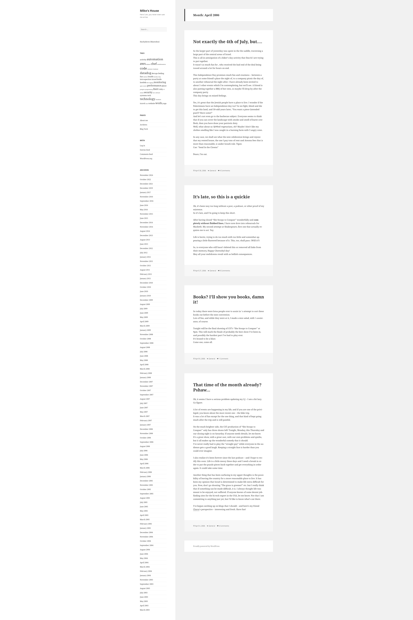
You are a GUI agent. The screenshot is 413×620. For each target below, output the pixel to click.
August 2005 (145, 498)
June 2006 (144, 455)
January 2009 (145, 330)
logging (151, 82)
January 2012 (145, 257)
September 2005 (146, 493)
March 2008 (145, 369)
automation (155, 59)
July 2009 (143, 308)
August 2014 (145, 231)
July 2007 (143, 403)
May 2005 (144, 511)
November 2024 (146, 175)
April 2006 (144, 463)
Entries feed (145, 150)
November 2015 (146, 214)
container (150, 69)
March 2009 (145, 326)
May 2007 (144, 412)
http (159, 77)
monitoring (160, 82)
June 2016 (144, 205)
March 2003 (145, 610)
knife (159, 79)
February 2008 (146, 373)
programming (149, 89)
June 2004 (144, 554)
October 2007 (145, 390)
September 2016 (146, 201)
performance (154, 85)
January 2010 (145, 296)
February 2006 (146, 472)
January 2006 (145, 476)
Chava (196, 509)
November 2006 (146, 433)
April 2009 (144, 321)
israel (154, 79)
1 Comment (223, 358)
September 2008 (146, 343)
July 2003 (143, 592)
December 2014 (146, 222)
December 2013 (146, 235)
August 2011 (145, 270)
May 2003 (144, 601)
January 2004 (145, 575)
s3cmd (141, 93)
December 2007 (146, 382)
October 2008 (145, 339)
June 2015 (144, 218)
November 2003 (146, 580)
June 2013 (144, 244)
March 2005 (145, 519)
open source (143, 86)
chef (154, 64)
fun (141, 76)
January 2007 (145, 425)
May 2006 (144, 459)
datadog (145, 73)
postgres (142, 89)
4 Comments (225, 170)
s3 (164, 89)
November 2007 (146, 386)
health (150, 76)
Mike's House (149, 11)
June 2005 (144, 506)
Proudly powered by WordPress (206, 546)
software (157, 93)
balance (148, 64)
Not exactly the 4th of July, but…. (227, 41)
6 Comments (224, 526)
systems (143, 95)
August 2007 (145, 399)
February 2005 (146, 524)
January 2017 (145, 192)
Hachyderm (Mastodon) (149, 42)
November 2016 (146, 197)
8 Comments (225, 270)
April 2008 (144, 364)
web (147, 103)
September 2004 (146, 545)
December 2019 (146, 188)
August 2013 (145, 240)
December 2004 (146, 532)
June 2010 (144, 291)
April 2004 (144, 562)
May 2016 (144, 209)
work (158, 103)
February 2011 (146, 274)
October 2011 (145, 265)
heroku (156, 77)
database (155, 69)
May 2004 (144, 558)
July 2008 (143, 351)
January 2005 (145, 528)
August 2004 (145, 549)
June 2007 (144, 407)
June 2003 (144, 597)
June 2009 (144, 313)
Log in (142, 145)
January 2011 (145, 278)
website (151, 103)
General (213, 170)
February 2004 (146, 571)
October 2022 (145, 179)
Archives (143, 125)
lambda (143, 82)
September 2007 (146, 394)
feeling (161, 73)
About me (144, 120)
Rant (155, 88)
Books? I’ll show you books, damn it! (228, 299)
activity (143, 59)
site (154, 93)
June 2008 (144, 356)
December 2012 (146, 248)
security (148, 92)
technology (147, 99)
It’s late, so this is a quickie (221, 196)
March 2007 (145, 416)
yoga (164, 103)
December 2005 (146, 481)
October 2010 (145, 287)
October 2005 (145, 489)
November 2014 (146, 227)
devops (155, 73)
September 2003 (146, 584)
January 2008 (145, 377)
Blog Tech (144, 129)
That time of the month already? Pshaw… (227, 387)
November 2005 (146, 485)
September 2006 (146, 442)
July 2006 (143, 450)
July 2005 (143, 502)
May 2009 (144, 317)
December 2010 (146, 283)
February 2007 (146, 420)
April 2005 (144, 515)
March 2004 (145, 567)
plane (164, 85)
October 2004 (145, 541)
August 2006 (145, 446)
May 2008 (144, 360)
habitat (145, 77)
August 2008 (145, 347)
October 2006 (145, 438)
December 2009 (146, 300)
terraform (158, 99)
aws (143, 63)
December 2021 (146, 184)
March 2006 (145, 468)
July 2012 (143, 252)
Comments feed (146, 154)
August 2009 (145, 304)
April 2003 (144, 605)
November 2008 (146, 334)
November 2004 (146, 537)
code (143, 68)
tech (149, 95)
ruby (161, 89)
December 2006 (146, 429)
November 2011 (146, 261)
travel (142, 103)
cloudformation (161, 64)
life (148, 82)
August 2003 (145, 588)
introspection (145, 79)
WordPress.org (146, 158)
